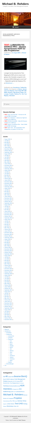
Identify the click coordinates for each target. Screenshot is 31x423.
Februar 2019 (7, 265)
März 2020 (6, 245)
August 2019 (7, 255)
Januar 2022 (7, 211)
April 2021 (6, 226)
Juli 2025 (6, 155)
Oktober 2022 (7, 201)
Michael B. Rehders (15, 3)
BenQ (11, 344)
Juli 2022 (6, 206)
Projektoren (10, 339)
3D (4, 376)
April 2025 (6, 160)
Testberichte (23, 87)
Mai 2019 (6, 260)
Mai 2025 (6, 158)
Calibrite (12, 379)
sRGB (8, 403)
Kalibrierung (6, 391)
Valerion (11, 357)
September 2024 (8, 168)
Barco (11, 342)
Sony (11, 354)
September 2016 (8, 308)
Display (18, 381)
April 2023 (6, 193)
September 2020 (8, 237)
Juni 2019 (6, 258)
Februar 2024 (7, 178)
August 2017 (7, 291)
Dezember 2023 (8, 181)
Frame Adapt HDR (19, 90)
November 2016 (8, 304)
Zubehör (6, 89)
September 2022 (8, 203)
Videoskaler (12, 95)
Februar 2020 (7, 247)
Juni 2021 (6, 222)
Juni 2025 (6, 157)
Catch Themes (21, 420)
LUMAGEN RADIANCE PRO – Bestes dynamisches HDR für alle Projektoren (15, 47)
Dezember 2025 (8, 149)
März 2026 (6, 145)
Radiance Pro (17, 94)
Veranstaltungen (10, 363)
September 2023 (8, 186)
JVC (25, 92)
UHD (21, 404)
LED (15, 391)
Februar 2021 (7, 229)
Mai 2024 (6, 175)
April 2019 (6, 262)
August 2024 (7, 170)
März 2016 (6, 316)
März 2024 (6, 176)
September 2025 (8, 152)
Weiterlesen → (10, 83)
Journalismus (16, 87)
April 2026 (6, 144)
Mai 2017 (6, 295)
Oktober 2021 (7, 216)
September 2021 (8, 217)
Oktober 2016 (7, 306)
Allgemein (6, 329)
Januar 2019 (7, 267)
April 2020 (6, 244)
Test (23, 94)
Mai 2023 (6, 191)
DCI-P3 (14, 381)
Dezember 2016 (8, 303)
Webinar (4, 406)
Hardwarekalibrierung (14, 386)
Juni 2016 (6, 311)
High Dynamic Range (18, 92)
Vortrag (25, 403)
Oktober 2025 (7, 150)
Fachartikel (8, 332)
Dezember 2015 (8, 319)
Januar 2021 (7, 231)
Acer (11, 341)
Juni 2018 (6, 278)
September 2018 (8, 273)
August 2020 (7, 239)
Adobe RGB (11, 376)
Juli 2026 (6, 140)
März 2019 (6, 263)
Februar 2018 (7, 285)
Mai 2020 (6, 242)
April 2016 (6, 314)
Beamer (20, 89)
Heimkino (10, 92)
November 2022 (8, 199)
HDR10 (5, 92)
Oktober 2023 (7, 185)
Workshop (10, 406)
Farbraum (22, 383)
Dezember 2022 (8, 198)
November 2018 (8, 270)
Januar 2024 (7, 180)
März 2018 (6, 283)
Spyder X (5, 403)
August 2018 (7, 275)
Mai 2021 (6, 224)
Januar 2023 (7, 196)
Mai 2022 (6, 209)
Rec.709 (12, 401)
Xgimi (11, 360)
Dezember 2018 (8, 268)
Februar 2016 (7, 318)
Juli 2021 (6, 221)
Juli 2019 (6, 257)
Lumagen (6, 94)
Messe (22, 391)
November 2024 (8, 165)
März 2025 (6, 162)
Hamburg (6, 386)
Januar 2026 (7, 147)
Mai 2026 (6, 142)
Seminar (19, 401)
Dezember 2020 (8, 232)
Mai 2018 (6, 280)
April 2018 (6, 281)
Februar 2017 (7, 299)
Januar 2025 (7, 163)
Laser (12, 391)
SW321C (12, 403)
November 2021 (8, 214)
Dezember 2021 (8, 213)
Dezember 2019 (8, 249)
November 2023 (8, 183)
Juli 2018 (6, 277)
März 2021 (6, 227)
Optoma (11, 350)
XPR (18, 406)
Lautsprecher (11, 336)
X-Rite (14, 406)
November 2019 (8, 250)
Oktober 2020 (7, 236)
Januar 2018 (7, 286)
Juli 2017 (6, 293)
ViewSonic (12, 358)
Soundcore (12, 355)
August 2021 (7, 219)
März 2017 (6, 298)
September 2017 (8, 290)
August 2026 (7, 139)
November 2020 (8, 234)
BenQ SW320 (6, 379)
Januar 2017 (7, 301)
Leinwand (10, 337)
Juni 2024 (6, 173)
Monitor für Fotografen (8, 398)
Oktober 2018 (7, 272)
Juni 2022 (6, 208)
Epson (11, 347)
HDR (25, 90)
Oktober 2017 (7, 288)
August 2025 (7, 154)
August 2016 (7, 309)
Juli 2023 (6, 190)
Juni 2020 (6, 240)
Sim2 (11, 352)
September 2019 (8, 254)
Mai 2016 (6, 313)
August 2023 (7, 188)
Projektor (11, 94)
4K (6, 376)
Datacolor (10, 381)
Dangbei (12, 345)
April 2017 (6, 296)
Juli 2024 (6, 172)
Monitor (25, 395)
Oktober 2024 (7, 167)
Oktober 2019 (7, 252)
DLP (21, 381)
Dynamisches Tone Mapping (9, 383)
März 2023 (6, 194)
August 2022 (7, 204)
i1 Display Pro (15, 389)
